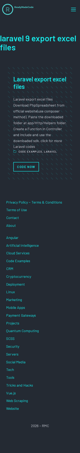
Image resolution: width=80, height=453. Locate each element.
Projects (12, 323)
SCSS (10, 338)
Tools (10, 377)
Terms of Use (16, 209)
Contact (12, 217)
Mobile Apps (15, 307)
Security (12, 346)
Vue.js (11, 393)
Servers (12, 354)
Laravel (50, 151)
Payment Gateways (21, 315)
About (11, 225)
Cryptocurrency (18, 276)
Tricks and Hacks (19, 385)
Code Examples (30, 151)
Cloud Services (18, 253)
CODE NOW (26, 167)
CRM (9, 268)
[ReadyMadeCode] (18, 9)
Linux (10, 292)
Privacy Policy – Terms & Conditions (34, 202)
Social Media (15, 362)
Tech (10, 369)
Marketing (14, 299)
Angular (12, 237)
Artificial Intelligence (22, 245)
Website (12, 408)
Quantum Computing (22, 330)
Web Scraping (17, 400)
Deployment (15, 284)
